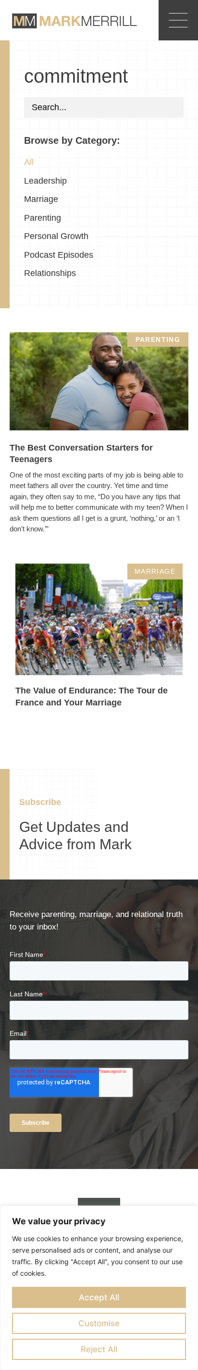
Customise (99, 1323)
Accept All (99, 1297)
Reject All (99, 1349)
